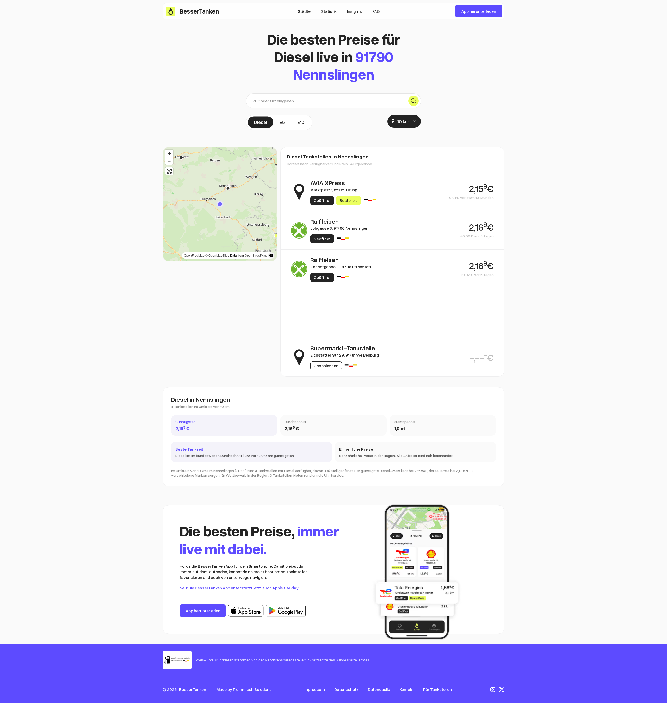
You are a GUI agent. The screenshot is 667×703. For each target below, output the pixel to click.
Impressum (314, 689)
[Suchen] (413, 101)
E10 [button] (300, 122)
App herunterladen (478, 11)
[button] (220, 204)
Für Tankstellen (437, 689)
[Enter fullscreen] (169, 171)
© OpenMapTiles (217, 255)
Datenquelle (379, 689)
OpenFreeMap (194, 255)
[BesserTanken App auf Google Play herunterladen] (286, 611)
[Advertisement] (392, 313)
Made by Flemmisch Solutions (244, 689)
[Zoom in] (169, 153)
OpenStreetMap (256, 255)
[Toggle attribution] (271, 255)
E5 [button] (282, 122)
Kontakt (406, 689)
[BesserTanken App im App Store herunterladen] (246, 611)
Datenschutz (346, 689)
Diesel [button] (260, 122)
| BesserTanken (191, 689)
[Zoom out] (169, 161)
